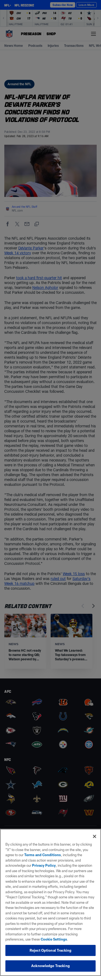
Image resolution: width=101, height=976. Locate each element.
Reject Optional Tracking (50, 950)
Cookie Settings (54, 939)
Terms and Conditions (42, 855)
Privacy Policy (44, 865)
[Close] (94, 836)
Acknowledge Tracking (50, 966)
